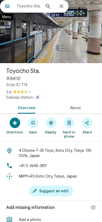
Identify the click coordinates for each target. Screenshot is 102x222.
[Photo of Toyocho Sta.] (51, 31)
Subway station (19, 97)
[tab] (25, 107)
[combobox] (29, 6)
